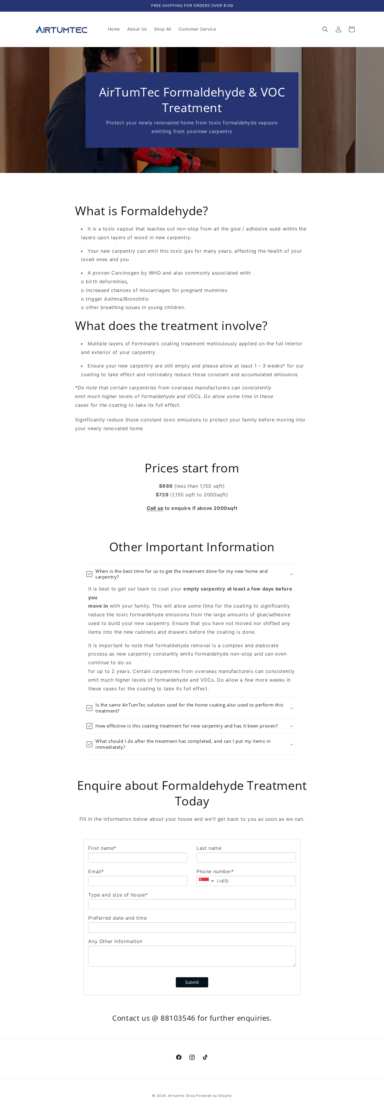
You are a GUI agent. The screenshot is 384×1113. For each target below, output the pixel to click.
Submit (192, 982)
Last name (208, 848)
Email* (96, 871)
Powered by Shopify (214, 1096)
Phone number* (215, 871)
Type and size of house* (118, 895)
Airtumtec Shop (181, 1096)
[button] (325, 29)
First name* (102, 848)
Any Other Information (115, 941)
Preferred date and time (117, 918)
